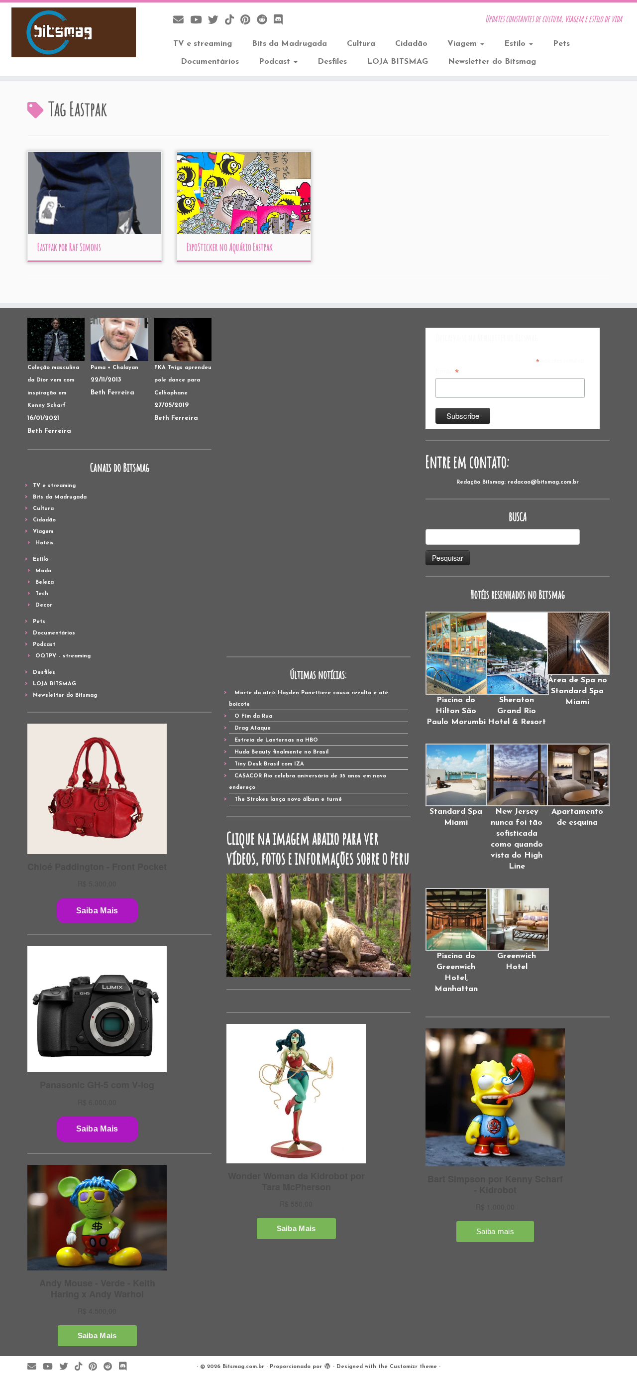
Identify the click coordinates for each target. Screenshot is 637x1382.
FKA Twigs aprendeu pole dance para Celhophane (183, 380)
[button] (455, 670)
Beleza (44, 582)
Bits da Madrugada (289, 44)
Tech (41, 594)
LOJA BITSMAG (397, 62)
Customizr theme (413, 1367)
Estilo (516, 44)
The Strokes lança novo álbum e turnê (288, 799)
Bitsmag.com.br (243, 1367)
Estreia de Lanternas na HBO (276, 740)
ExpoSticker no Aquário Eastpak (230, 247)
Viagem (463, 44)
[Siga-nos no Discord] (281, 20)
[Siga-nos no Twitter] (216, 20)
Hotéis (44, 543)
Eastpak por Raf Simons (69, 247)
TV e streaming (202, 44)
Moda (43, 571)
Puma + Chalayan (114, 368)
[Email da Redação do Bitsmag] (181, 20)
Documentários (210, 62)
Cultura (361, 44)
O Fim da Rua (253, 716)
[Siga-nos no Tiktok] (232, 20)
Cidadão (411, 44)
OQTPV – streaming (63, 656)
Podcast (276, 62)
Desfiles (332, 62)
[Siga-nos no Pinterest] (248, 20)
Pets (561, 44)
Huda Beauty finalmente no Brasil (281, 752)
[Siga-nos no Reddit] (265, 20)
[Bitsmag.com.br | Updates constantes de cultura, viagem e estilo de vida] (73, 32)
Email (447, 372)
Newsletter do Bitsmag (492, 62)
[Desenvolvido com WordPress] (327, 1365)
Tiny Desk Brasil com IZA (269, 764)
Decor (43, 605)
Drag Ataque (252, 728)
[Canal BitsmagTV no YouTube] (199, 20)
